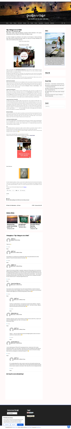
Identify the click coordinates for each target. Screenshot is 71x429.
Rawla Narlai (32, 135)
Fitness (15, 23)
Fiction (36, 23)
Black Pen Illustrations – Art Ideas (13, 205)
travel (21, 199)
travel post (27, 199)
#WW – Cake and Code (36, 205)
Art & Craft (20, 23)
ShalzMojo (37, 38)
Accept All (20, 424)
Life (28, 23)
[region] (13, 421)
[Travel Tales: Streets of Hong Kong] (35, 223)
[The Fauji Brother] (24, 223)
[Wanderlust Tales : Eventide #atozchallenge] (12, 223)
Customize (7, 424)
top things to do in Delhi (15, 199)
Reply (7, 248)
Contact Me (47, 23)
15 (25, 227)
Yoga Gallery (41, 23)
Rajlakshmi (17, 31)
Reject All (13, 424)
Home (7, 23)
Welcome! (52, 23)
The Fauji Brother (22, 224)
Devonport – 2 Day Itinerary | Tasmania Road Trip (55, 83)
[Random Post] (62, 23)
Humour (24, 23)
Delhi (8, 199)
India (10, 199)
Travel (11, 23)
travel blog (23, 199)
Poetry (32, 23)
